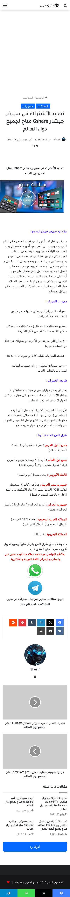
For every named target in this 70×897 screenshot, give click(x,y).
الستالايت (28, 97)
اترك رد (35, 847)
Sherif (57, 139)
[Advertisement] (35, 55)
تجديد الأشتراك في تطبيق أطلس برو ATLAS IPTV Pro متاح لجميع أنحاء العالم (52, 826)
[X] (50, 622)
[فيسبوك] (60, 622)
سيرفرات (28, 106)
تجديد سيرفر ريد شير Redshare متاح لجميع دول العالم (18, 802)
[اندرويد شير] (44, 5)
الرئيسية (40, 97)
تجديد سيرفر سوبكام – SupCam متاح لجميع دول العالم (19, 826)
